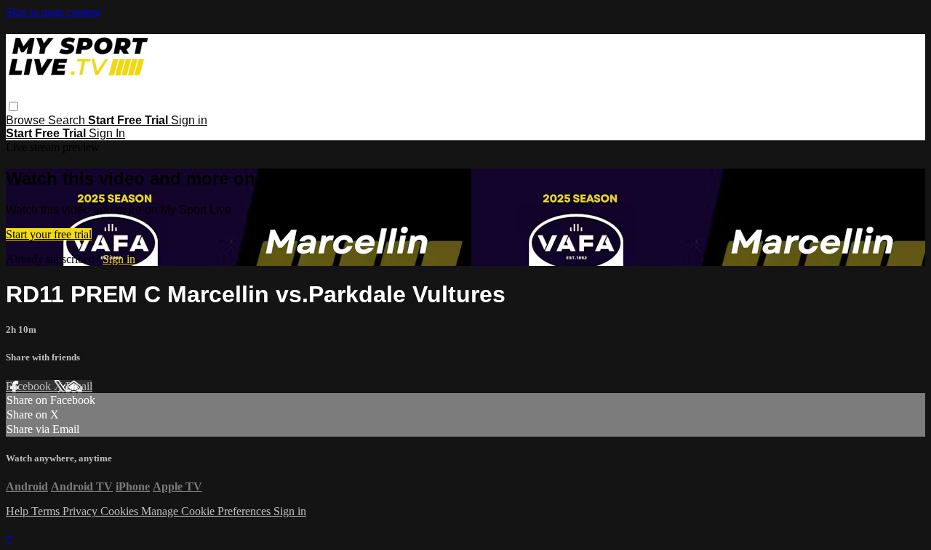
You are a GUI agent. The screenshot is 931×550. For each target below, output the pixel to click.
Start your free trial (49, 234)
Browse (27, 120)
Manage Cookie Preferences (207, 511)
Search (68, 120)
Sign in (189, 120)
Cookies (120, 511)
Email (78, 386)
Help (18, 511)
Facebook (30, 386)
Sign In (107, 133)
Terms (47, 511)
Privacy (81, 511)
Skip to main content (53, 12)
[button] (13, 106)
